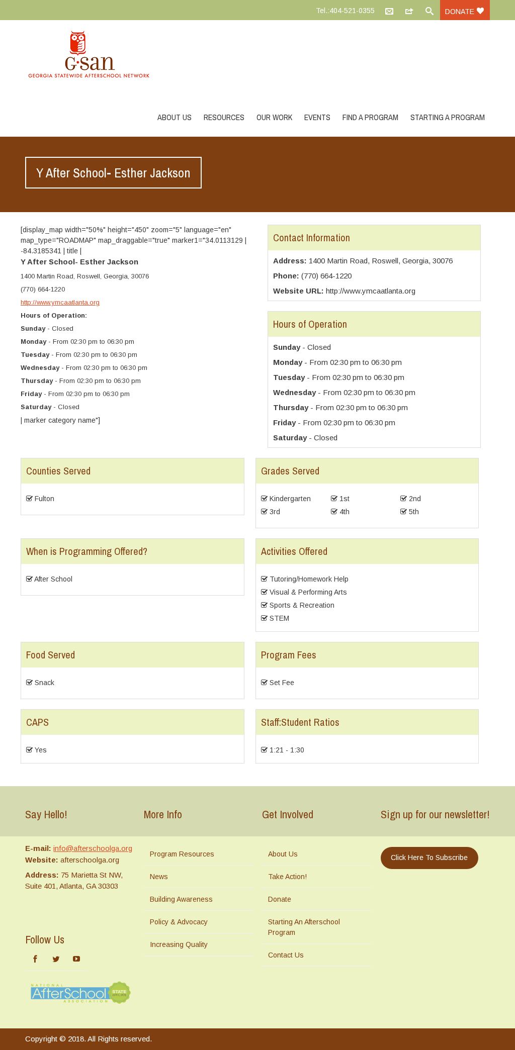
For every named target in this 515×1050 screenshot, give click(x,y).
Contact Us (286, 955)
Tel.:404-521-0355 (345, 11)
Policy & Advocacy (179, 922)
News (159, 877)
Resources (224, 117)
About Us (174, 117)
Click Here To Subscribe (429, 857)
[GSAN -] (100, 55)
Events (317, 117)
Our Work (274, 117)
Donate (460, 12)
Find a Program (370, 117)
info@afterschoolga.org (92, 848)
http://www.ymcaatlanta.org (60, 302)
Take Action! (287, 877)
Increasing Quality (179, 944)
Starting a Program (447, 117)
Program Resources (182, 854)
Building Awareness (181, 899)
